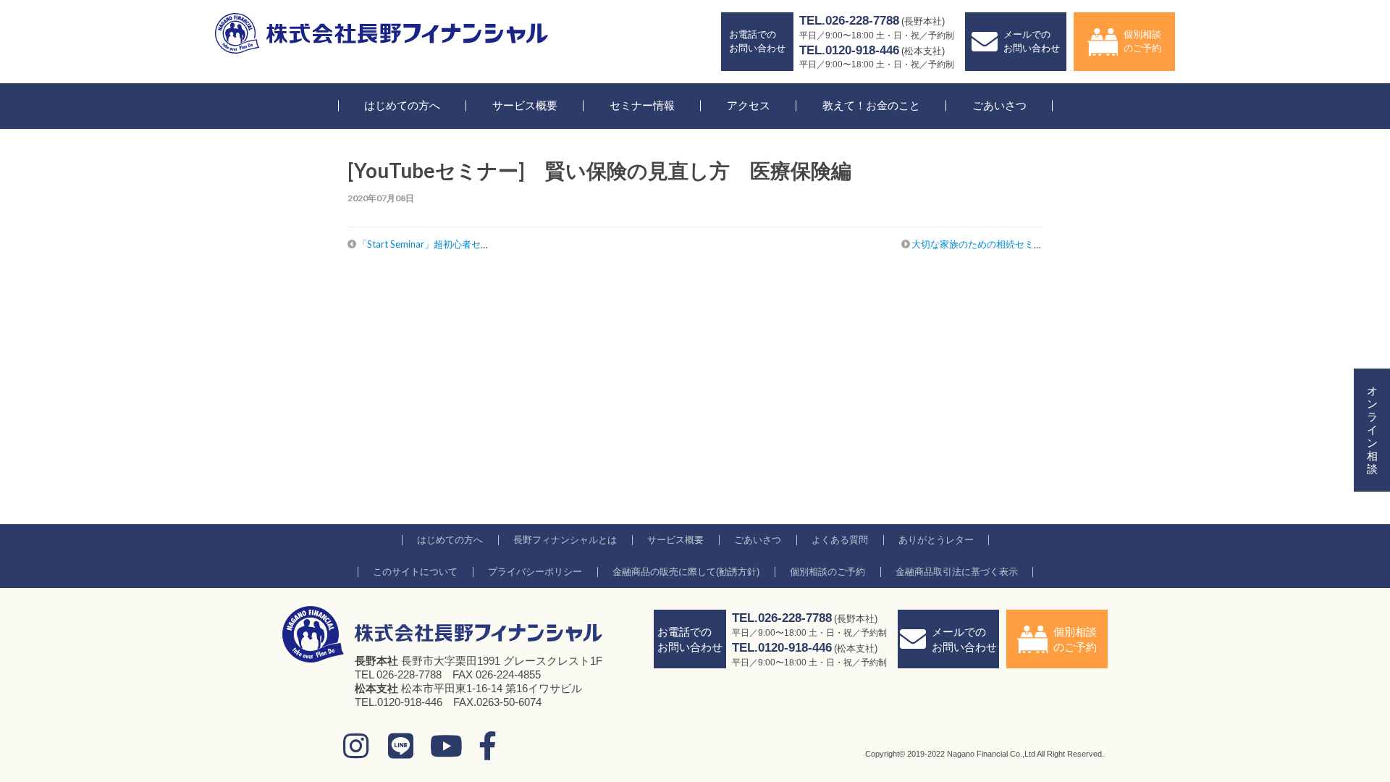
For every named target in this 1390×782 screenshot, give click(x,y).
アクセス (748, 105)
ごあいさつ (999, 105)
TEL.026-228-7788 (849, 21)
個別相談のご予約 (1142, 41)
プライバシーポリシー (535, 571)
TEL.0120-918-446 (849, 50)
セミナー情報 (642, 105)
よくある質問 (840, 539)
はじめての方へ (402, 105)
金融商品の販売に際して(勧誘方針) (685, 571)
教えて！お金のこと (871, 105)
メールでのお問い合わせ (1031, 41)
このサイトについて (415, 571)
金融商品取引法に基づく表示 (957, 571)
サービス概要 (524, 105)
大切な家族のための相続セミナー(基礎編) (999, 244)
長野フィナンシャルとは (565, 539)
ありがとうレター (936, 539)
